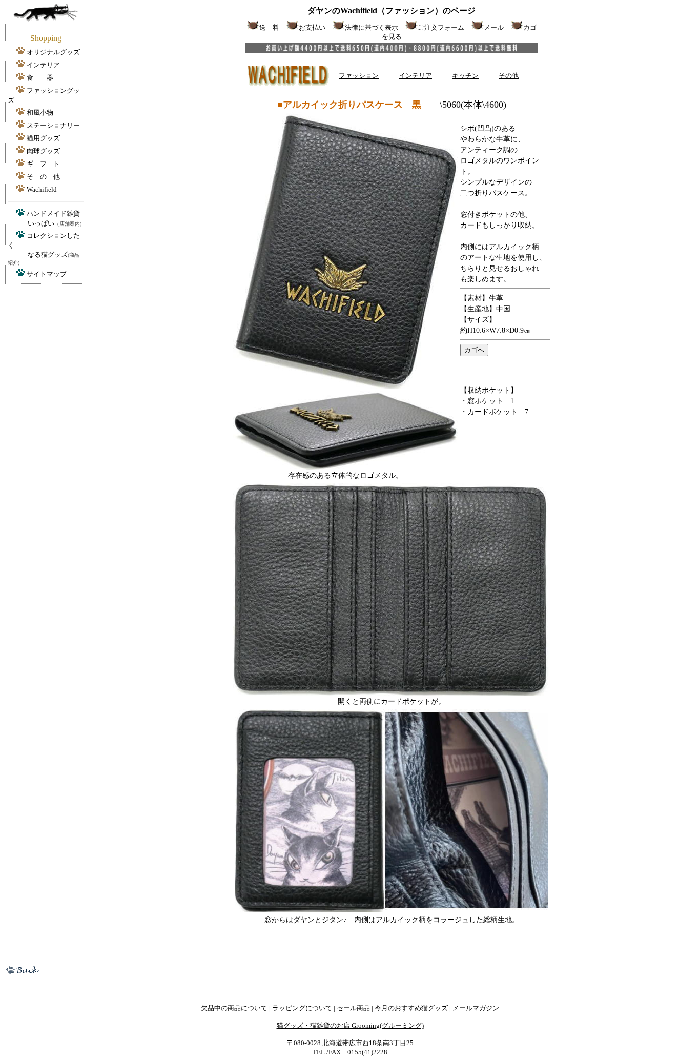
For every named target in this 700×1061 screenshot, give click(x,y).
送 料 (269, 27)
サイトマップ (47, 274)
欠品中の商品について (234, 1008)
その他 (509, 75)
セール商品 (353, 1008)
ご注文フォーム (441, 27)
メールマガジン (475, 1008)
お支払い (312, 27)
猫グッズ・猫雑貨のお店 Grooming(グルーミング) (350, 1025)
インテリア (415, 75)
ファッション (359, 75)
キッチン (465, 75)
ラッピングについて (302, 1008)
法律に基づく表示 (371, 27)
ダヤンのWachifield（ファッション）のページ (391, 10)
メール (494, 27)
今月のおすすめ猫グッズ (411, 1008)
